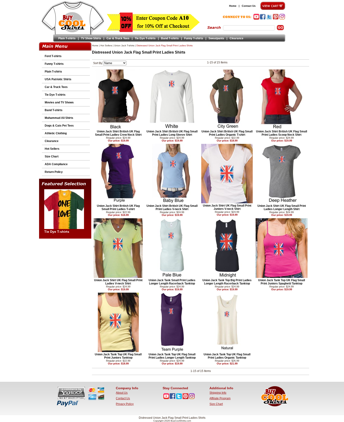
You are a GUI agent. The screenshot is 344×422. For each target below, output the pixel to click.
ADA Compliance (56, 164)
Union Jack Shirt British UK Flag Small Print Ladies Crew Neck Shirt (118, 133)
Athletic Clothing (56, 133)
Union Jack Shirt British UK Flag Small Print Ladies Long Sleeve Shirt (172, 133)
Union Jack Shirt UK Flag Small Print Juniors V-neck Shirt (227, 207)
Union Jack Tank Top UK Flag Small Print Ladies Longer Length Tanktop (172, 356)
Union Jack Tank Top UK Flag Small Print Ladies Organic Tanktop (227, 356)
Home (232, 5)
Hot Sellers (52, 148)
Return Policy (54, 172)
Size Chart (52, 156)
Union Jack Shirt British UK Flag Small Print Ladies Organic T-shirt (227, 133)
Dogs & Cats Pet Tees (59, 125)
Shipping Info (217, 392)
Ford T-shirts (53, 56)
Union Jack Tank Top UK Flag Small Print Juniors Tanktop (118, 356)
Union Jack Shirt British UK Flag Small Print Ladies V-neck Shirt (172, 207)
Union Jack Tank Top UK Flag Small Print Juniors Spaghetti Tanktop (281, 282)
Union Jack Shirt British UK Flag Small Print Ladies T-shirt (118, 207)
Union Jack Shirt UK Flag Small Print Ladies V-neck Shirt (118, 282)
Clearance (236, 38)
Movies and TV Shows (59, 102)
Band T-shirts (170, 38)
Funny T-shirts (193, 38)
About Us (122, 392)
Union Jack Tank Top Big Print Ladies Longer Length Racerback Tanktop (227, 282)
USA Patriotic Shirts (58, 79)
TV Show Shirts (91, 38)
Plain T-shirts (67, 38)
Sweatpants (216, 38)
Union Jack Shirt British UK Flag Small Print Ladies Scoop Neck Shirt (281, 133)
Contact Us (249, 5)
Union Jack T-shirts (124, 45)
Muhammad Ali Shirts (59, 118)
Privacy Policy (125, 404)
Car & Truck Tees (117, 38)
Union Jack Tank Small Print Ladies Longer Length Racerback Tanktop (172, 282)
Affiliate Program (220, 398)
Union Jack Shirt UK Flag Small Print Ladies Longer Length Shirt (281, 207)
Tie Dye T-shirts (145, 38)
